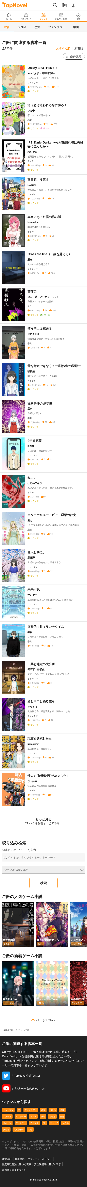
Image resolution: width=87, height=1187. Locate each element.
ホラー (33, 1116)
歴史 (62, 1116)
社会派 (52, 1116)
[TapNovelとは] (73, 5)
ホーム (9, 19)
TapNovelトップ (11, 1029)
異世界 (6, 1129)
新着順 (78, 48)
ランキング (26, 19)
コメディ (7, 1116)
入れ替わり (19, 1129)
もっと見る (43, 821)
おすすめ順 (63, 48)
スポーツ (7, 1123)
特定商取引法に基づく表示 (16, 1164)
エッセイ (54, 1123)
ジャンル (43, 19)
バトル (53, 1110)
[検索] (55, 5)
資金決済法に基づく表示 (47, 1164)
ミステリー (21, 1116)
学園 (62, 1110)
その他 (66, 1123)
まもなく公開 (61, 19)
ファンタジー (31, 1110)
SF (19, 1110)
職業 (43, 1116)
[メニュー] (82, 5)
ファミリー (21, 1123)
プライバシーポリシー (40, 1159)
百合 (30, 1129)
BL (44, 1123)
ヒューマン (8, 1110)
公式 (78, 19)
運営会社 (7, 1159)
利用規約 (19, 1159)
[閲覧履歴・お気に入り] (64, 5)
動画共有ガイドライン (14, 1169)
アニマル (34, 1123)
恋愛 (43, 1110)
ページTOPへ (45, 1020)
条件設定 (76, 56)
